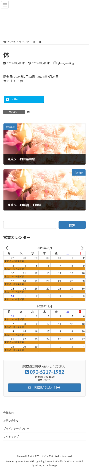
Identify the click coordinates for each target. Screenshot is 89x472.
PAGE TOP (83, 453)
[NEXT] (82, 248)
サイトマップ (11, 436)
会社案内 (8, 412)
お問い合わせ (11, 420)
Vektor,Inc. (40, 465)
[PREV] (7, 248)
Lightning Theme (43, 461)
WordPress (23, 461)
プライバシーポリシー (16, 428)
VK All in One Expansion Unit (69, 461)
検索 (72, 225)
